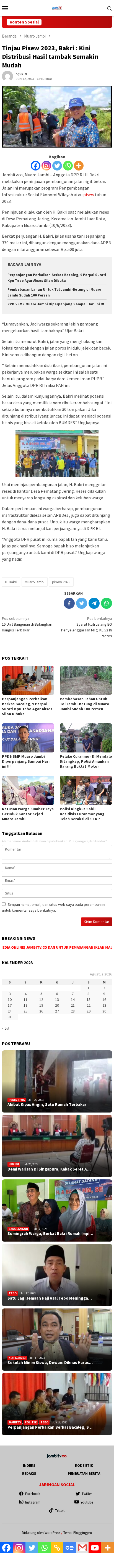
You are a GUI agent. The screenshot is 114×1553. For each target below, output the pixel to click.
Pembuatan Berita (84, 1473)
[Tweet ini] (81, 603)
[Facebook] (35, 165)
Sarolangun (18, 1229)
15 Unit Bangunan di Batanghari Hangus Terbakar (27, 624)
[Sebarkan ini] (69, 603)
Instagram (32, 1502)
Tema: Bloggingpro (77, 1532)
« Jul (5, 1028)
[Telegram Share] (94, 603)
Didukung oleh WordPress (41, 1532)
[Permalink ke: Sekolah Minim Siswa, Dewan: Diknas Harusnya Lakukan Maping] (57, 1339)
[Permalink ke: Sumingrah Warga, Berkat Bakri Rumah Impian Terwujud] (57, 1210)
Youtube (87, 1502)
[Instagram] (46, 165)
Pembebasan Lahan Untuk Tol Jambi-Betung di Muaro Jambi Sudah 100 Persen (84, 703)
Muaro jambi (35, 581)
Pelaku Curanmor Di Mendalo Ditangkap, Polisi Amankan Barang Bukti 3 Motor (86, 761)
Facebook (32, 1493)
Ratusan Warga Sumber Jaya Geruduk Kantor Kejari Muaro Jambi (28, 813)
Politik (31, 1422)
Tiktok (59, 1510)
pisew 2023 (61, 581)
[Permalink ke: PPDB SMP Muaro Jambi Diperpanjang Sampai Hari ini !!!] (28, 737)
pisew (88, 194)
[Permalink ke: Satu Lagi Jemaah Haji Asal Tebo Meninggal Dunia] (57, 1275)
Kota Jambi (17, 1358)
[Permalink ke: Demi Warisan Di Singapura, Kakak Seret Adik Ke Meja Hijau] (57, 1146)
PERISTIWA (17, 1100)
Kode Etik (84, 1465)
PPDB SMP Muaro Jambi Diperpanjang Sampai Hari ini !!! (55, 304)
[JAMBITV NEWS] (56, 7)
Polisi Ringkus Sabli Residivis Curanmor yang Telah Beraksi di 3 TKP (82, 813)
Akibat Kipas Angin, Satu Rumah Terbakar (46, 1104)
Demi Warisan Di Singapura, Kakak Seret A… (49, 1169)
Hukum (14, 1164)
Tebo (13, 1293)
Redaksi (29, 1473)
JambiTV (15, 1422)
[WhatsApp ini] (106, 603)
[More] (79, 165)
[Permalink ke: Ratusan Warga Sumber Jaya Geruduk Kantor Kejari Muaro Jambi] (28, 790)
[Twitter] (57, 165)
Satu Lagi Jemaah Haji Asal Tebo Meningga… (49, 1298)
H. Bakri (11, 581)
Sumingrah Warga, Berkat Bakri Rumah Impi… (50, 1233)
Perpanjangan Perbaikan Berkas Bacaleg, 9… (49, 1427)
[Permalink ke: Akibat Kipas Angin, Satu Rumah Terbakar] (57, 1081)
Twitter (87, 1493)
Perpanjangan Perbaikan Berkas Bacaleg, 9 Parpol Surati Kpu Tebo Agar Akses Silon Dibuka (27, 706)
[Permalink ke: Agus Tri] (7, 76)
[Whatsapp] (68, 165)
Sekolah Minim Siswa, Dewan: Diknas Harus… (50, 1362)
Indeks (29, 1465)
